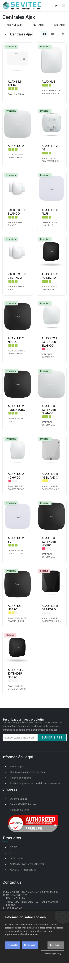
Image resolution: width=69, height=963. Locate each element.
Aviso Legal (16, 766)
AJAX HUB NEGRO (15, 607)
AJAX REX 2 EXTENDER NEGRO (15, 673)
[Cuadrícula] (44, 34)
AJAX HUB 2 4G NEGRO (50, 276)
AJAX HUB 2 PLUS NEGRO (16, 407)
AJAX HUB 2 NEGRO (16, 340)
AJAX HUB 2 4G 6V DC (16, 475)
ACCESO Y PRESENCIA (23, 869)
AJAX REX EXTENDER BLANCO (49, 409)
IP (11, 852)
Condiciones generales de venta (28, 772)
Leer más (54, 945)
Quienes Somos (18, 798)
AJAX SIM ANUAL (14, 83)
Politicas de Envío (19, 809)
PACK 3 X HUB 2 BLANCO (17, 276)
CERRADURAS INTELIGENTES (27, 864)
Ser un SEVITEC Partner (23, 804)
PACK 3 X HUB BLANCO (17, 211)
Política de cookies (20, 777)
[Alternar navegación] (63, 5)
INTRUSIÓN (16, 858)
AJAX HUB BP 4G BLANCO (51, 475)
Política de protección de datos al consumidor (35, 783)
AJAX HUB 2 (16, 146)
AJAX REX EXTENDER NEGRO (49, 541)
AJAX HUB (48, 81)
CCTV (13, 847)
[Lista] (52, 34)
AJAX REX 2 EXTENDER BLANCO (49, 342)
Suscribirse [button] (52, 737)
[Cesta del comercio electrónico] (56, 6)
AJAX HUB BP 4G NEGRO (51, 607)
